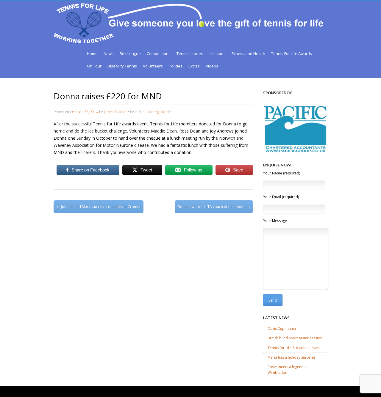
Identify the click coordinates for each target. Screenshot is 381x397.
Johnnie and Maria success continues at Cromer (99, 206)
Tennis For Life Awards (291, 53)
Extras (194, 66)
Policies (175, 66)
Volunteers (153, 66)
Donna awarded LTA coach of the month (213, 206)
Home (92, 53)
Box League (130, 53)
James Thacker (115, 111)
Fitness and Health (248, 53)
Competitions (159, 53)
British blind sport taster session (295, 338)
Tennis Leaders (190, 53)
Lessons (218, 53)
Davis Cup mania (282, 328)
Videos (212, 66)
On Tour (94, 66)
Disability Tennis (122, 66)
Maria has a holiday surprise (291, 357)
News (109, 53)
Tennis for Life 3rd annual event (294, 347)
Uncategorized (157, 111)
